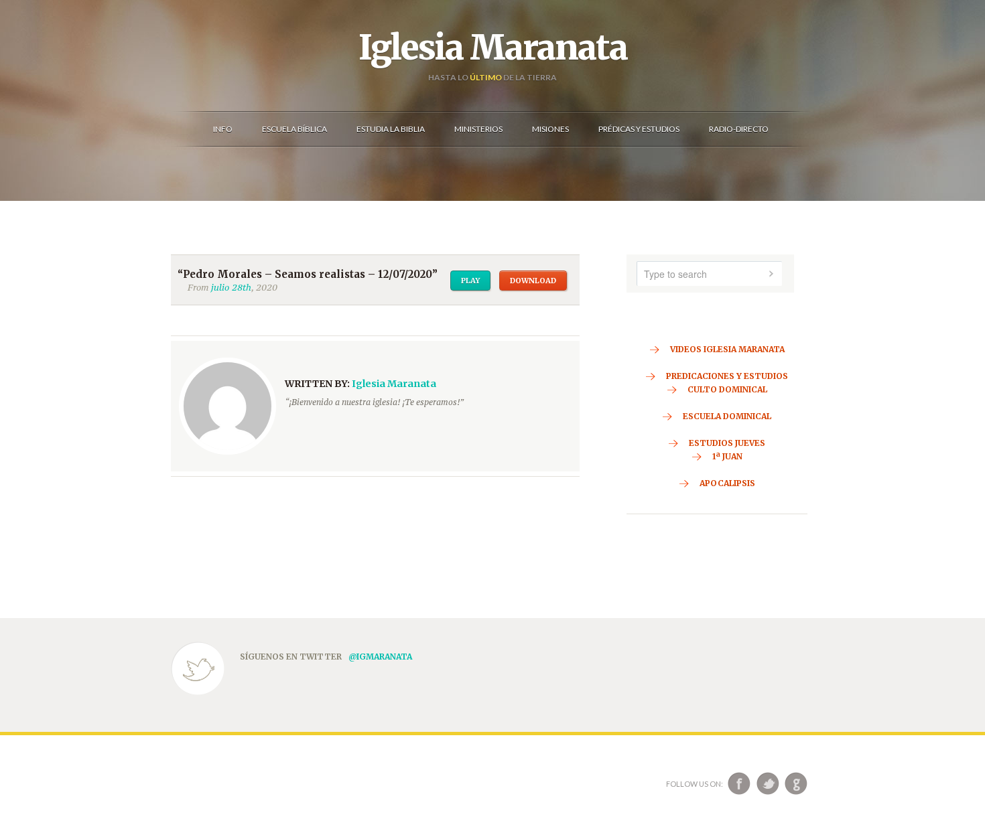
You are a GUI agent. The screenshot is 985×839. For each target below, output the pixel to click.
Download (533, 280)
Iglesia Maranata (492, 47)
